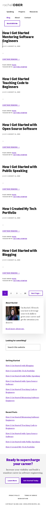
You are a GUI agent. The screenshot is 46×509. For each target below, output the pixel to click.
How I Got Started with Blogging (19, 252)
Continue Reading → (11, 59)
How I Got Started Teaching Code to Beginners (15, 83)
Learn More (12, 480)
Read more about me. (15, 329)
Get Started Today (30, 480)
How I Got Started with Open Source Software (19, 126)
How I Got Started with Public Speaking (19, 169)
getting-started (20, 67)
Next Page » (35, 294)
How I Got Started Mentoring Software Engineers (18, 37)
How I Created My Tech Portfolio (19, 210)
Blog (14, 65)
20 (26, 294)
